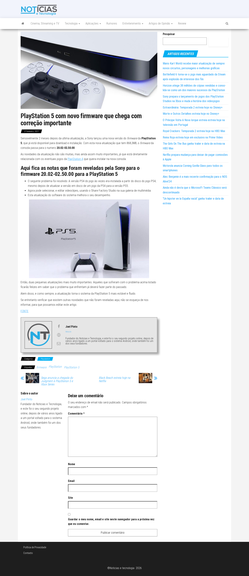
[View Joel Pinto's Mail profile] (59, 343)
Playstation (45, 359)
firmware (41, 367)
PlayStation (55, 366)
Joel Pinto (26, 399)
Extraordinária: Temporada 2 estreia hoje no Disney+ (193, 107)
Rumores (111, 23)
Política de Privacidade (34, 547)
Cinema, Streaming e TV (45, 23)
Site (70, 497)
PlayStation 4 (75, 159)
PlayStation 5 (71, 367)
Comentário (76, 413)
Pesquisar (169, 34)
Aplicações (92, 23)
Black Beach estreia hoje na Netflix (114, 379)
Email (71, 481)
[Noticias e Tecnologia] (23, 23)
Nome (71, 464)
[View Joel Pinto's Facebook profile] (59, 326)
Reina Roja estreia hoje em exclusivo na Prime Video (193, 137)
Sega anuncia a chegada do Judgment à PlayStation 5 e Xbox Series (57, 381)
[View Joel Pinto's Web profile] (59, 335)
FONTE (24, 311)
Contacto (28, 553)
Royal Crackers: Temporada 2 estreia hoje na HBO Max (194, 131)
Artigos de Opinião (160, 23)
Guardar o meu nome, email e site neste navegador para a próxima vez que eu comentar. (111, 522)
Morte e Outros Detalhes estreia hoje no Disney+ (191, 113)
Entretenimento (131, 23)
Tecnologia (71, 23)
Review (182, 23)
